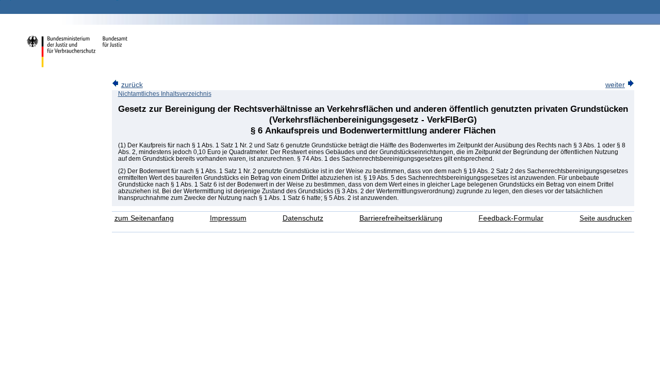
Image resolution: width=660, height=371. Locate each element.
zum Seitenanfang (144, 218)
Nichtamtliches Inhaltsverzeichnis (164, 93)
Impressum (228, 218)
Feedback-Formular (510, 218)
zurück (132, 85)
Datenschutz (303, 218)
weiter (615, 85)
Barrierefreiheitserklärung (400, 218)
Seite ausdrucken (606, 218)
